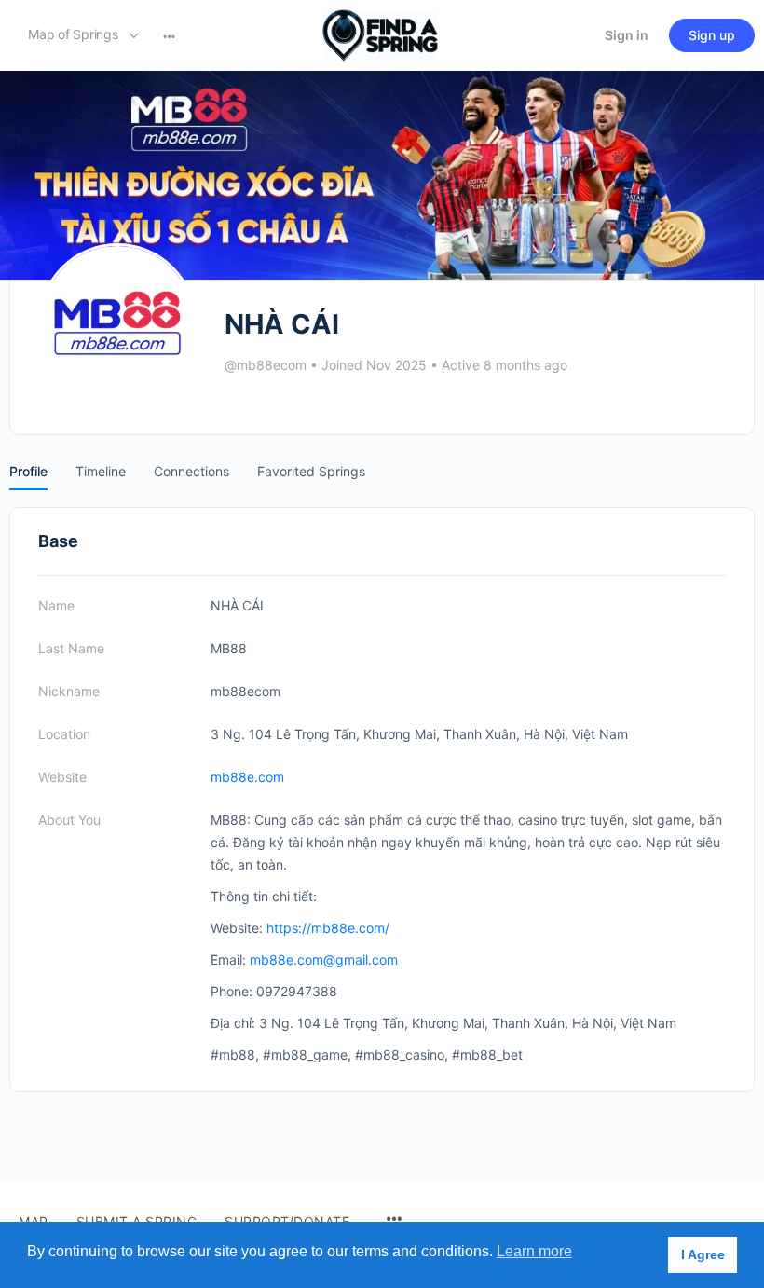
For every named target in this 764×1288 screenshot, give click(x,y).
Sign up (712, 35)
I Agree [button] (703, 1254)
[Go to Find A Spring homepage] (380, 34)
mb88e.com (247, 777)
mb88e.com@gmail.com (324, 959)
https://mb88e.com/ (327, 928)
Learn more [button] (534, 1251)
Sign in (626, 35)
